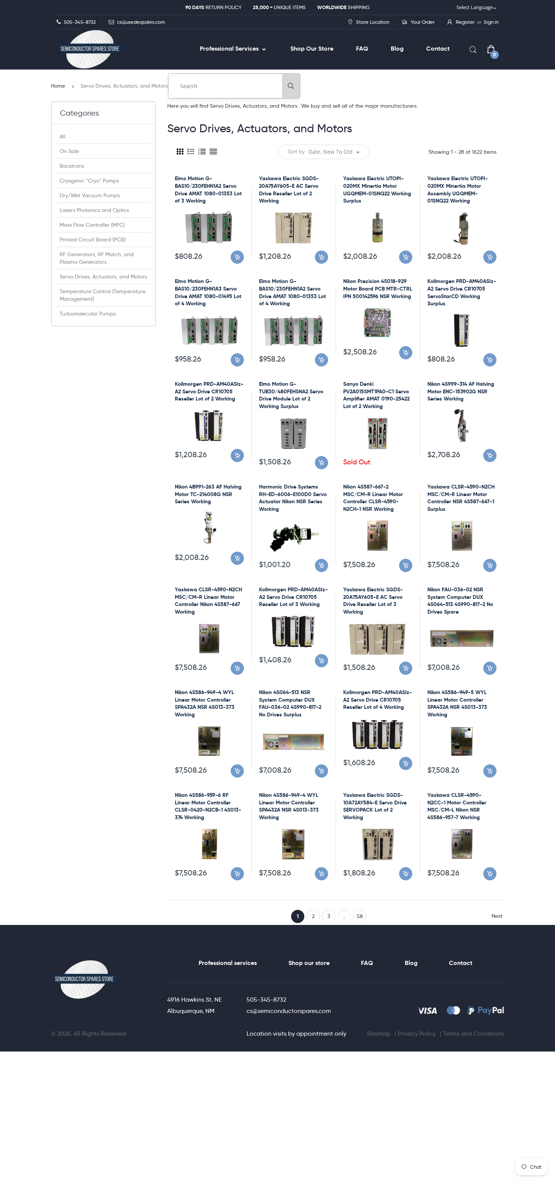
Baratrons (72, 165)
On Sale (69, 151)
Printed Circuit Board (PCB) (93, 239)
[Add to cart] (237, 257)
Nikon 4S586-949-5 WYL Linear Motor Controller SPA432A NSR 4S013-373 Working (457, 703)
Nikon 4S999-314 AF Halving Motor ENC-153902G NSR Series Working (460, 391)
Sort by (296, 151)
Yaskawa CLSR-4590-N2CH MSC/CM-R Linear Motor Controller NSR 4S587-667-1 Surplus (461, 497)
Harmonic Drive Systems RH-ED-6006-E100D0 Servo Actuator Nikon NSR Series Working (293, 497)
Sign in (491, 22)
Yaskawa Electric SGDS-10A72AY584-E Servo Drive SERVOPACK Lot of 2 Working (375, 806)
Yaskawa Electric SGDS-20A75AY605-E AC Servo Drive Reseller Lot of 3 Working (373, 600)
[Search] (291, 86)
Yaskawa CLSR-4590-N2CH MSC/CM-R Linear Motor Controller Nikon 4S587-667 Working (208, 600)
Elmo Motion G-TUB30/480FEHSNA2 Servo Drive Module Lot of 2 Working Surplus (291, 395)
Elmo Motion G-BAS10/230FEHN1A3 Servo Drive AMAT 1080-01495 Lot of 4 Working (208, 292)
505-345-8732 (266, 999)
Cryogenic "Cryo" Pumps (89, 180)
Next (497, 915)
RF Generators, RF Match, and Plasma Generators (97, 258)
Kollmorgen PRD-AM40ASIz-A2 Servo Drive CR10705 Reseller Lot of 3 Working (293, 597)
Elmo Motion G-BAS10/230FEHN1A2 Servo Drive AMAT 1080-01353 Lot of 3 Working (208, 189)
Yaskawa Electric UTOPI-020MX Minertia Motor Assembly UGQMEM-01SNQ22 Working (457, 189)
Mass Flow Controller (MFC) (92, 224)
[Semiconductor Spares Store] (91, 49)
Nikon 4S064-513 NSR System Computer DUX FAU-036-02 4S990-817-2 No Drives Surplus (290, 703)
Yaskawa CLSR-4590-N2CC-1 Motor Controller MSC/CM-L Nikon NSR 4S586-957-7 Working (456, 806)
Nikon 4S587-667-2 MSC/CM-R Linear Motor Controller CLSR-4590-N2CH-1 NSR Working (373, 497)
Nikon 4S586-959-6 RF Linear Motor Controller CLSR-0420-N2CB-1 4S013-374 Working (208, 806)
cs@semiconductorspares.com (289, 1010)
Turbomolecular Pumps (88, 313)
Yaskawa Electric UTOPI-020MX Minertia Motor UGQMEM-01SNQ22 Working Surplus (377, 189)
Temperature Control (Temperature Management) (102, 295)
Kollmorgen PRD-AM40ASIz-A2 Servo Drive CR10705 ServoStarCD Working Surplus (461, 292)
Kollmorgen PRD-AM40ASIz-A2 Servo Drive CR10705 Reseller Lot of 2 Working (209, 391)
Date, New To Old (330, 151)
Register (465, 22)
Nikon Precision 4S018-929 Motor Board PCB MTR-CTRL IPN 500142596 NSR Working (377, 288)
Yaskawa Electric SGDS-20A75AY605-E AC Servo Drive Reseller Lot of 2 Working (289, 189)
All (62, 136)
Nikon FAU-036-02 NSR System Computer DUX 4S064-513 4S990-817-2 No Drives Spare (460, 600)
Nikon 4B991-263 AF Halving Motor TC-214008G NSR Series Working (208, 494)
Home (58, 85)
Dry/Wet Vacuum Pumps (90, 195)
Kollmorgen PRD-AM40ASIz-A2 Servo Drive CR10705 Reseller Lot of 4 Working (377, 699)
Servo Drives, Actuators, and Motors (103, 276)
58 (360, 916)
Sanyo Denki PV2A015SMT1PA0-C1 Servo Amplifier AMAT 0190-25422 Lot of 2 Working (376, 395)
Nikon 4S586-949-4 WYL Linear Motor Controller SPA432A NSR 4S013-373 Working (204, 703)
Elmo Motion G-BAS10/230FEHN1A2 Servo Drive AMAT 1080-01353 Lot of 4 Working (292, 292)
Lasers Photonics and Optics (94, 210)
